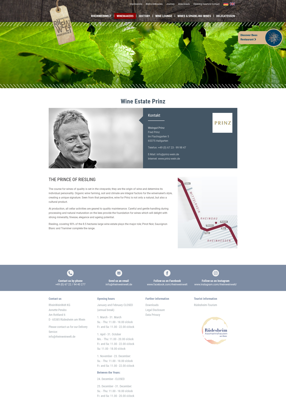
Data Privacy (152, 314)
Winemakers (125, 16)
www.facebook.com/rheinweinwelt (167, 284)
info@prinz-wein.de (168, 154)
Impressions (136, 4)
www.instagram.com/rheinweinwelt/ (215, 284)
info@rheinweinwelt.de (119, 284)
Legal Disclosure (155, 310)
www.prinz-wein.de (169, 158)
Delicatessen (225, 16)
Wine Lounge (163, 16)
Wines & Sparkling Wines (194, 16)
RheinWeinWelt (101, 16)
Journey (170, 4)
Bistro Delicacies (154, 4)
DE (225, 4)
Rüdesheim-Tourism (205, 305)
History (144, 16)
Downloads (184, 4)
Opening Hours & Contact (206, 4)
